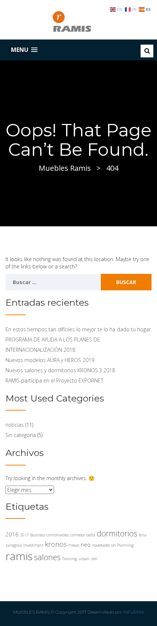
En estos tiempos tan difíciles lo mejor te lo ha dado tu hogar (78, 329)
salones (47, 557)
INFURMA (133, 612)
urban (83, 558)
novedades (101, 545)
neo (86, 544)
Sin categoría (20, 434)
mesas (73, 545)
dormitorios (117, 533)
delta (91, 535)
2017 (24, 535)
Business (37, 535)
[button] (24, 50)
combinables (57, 535)
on (113, 545)
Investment (33, 545)
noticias (14, 424)
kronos (56, 543)
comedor (77, 535)
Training (69, 558)
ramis (18, 556)
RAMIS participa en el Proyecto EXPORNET (54, 380)
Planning (125, 545)
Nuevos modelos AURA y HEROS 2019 (49, 360)
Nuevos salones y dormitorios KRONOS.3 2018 (60, 370)
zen (94, 558)
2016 (12, 534)
